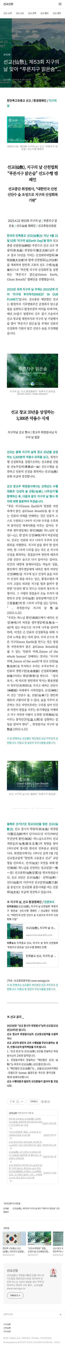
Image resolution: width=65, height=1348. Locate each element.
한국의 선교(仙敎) (12, 1326)
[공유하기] (17, 1101)
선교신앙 (8, 4)
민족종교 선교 (10, 1342)
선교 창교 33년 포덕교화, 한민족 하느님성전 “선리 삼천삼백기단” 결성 (25, 1143)
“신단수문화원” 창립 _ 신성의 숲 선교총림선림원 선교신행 (25, 1133)
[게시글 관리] (22, 1101)
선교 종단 (44, 13)
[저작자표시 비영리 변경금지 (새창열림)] (45, 1101)
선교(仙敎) (8, 1320)
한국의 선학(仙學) (12, 1337)
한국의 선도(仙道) (12, 1331)
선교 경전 (57, 13)
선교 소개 (7, 13)
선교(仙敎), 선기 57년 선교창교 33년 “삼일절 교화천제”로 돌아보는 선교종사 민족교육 (25, 1155)
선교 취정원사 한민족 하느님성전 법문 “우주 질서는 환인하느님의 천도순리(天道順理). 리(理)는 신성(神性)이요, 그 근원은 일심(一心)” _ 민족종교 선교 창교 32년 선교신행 (25, 1171)
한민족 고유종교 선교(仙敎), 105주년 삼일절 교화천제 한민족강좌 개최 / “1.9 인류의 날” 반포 (25, 1121)
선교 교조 (20, 13)
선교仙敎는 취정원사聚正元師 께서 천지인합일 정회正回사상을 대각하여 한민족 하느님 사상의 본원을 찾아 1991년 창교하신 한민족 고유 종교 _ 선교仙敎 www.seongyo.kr (25, 1282)
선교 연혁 (32, 13)
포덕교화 (13, 1113)
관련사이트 (8, 1314)
